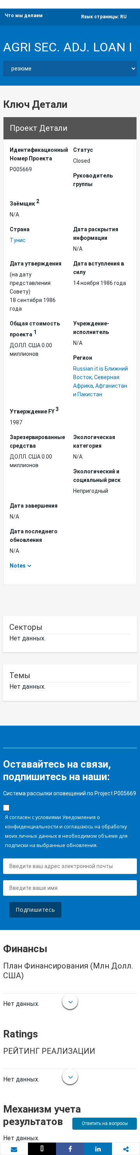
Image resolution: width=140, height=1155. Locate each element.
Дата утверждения (35, 263)
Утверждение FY (34, 410)
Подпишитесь (35, 909)
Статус (83, 150)
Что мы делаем (24, 15)
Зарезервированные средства (37, 441)
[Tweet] (42, 1149)
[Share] (70, 1149)
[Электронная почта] (14, 1149)
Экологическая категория (94, 441)
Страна (20, 229)
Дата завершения (34, 506)
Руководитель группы (93, 179)
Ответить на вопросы (105, 1123)
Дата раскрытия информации (95, 233)
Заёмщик (24, 202)
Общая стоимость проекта (35, 329)
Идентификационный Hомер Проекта (38, 154)
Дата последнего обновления (34, 535)
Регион (82, 358)
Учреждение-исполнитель (91, 327)
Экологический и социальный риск (97, 475)
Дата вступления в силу (98, 267)
